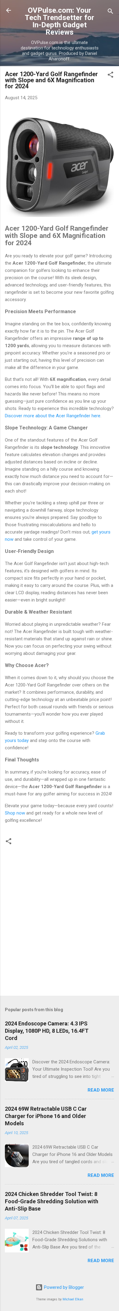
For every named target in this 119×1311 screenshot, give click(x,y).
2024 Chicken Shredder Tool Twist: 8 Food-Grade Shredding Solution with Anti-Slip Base (51, 1201)
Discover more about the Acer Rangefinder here (52, 415)
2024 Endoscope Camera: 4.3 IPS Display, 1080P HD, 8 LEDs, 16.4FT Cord (46, 1030)
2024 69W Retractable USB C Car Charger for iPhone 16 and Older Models (46, 1116)
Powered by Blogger (63, 1287)
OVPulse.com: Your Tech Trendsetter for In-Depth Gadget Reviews (59, 21)
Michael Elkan (73, 1299)
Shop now (15, 813)
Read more (101, 1090)
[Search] (110, 12)
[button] (110, 75)
